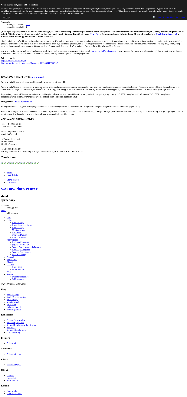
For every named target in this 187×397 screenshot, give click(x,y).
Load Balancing (13, 332)
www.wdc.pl (38, 77)
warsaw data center (19, 188)
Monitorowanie (13, 302)
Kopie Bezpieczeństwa (16, 297)
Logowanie (11, 182)
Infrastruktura (12, 380)
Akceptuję (6, 18)
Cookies (10, 375)
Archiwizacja (12, 299)
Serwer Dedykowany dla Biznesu (21, 325)
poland (9, 172)
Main (28, 24)
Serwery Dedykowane (16, 330)
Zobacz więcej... (14, 343)
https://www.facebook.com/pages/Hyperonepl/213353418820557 (29, 63)
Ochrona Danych (14, 307)
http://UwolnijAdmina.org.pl (13, 60)
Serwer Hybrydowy (15, 322)
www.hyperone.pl (23, 102)
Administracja (13, 294)
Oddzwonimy (12, 391)
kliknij (4, 210)
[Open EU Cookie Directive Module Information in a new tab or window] (169, 17)
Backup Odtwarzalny (16, 320)
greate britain (12, 175)
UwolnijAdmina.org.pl (166, 34)
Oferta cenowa (13, 180)
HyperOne (95, 34)
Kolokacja (11, 327)
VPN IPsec (11, 304)
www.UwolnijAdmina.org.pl (103, 51)
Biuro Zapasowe (14, 309)
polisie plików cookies (76, 13)
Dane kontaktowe (14, 393)
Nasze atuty (12, 378)
